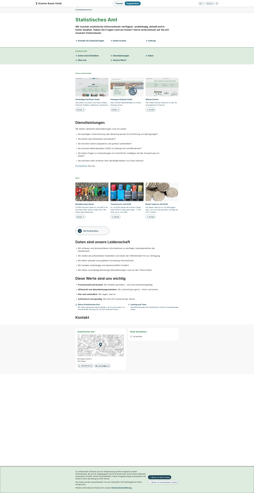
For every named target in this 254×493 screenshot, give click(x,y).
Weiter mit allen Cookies (160, 477)
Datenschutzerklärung (122, 488)
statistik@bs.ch (103, 366)
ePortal (209, 4)
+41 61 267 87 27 (86, 366)
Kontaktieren (81, 166)
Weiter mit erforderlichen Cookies (164, 482)
